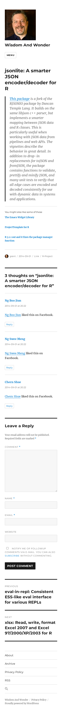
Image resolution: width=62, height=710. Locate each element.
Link (36, 256)
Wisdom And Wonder (27, 45)
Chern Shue (13, 382)
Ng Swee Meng (15, 339)
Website (11, 531)
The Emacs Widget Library (19, 217)
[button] (31, 689)
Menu (10, 55)
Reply (9, 324)
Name (10, 498)
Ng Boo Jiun (13, 300)
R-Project (47, 256)
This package (20, 99)
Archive (10, 663)
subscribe (12, 555)
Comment (12, 446)
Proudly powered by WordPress (22, 703)
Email (10, 515)
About (9, 655)
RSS (7, 680)
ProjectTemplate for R (17, 227)
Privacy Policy (14, 672)
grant (13, 256)
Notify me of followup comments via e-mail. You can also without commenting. (30, 552)
